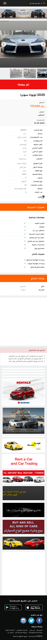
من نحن (32, 630)
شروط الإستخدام (21, 632)
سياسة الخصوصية (35, 632)
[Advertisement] (23, 321)
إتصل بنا (11, 632)
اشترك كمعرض (22, 630)
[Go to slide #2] (30, 73)
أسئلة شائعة (10, 630)
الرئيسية (39, 630)
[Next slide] (3, 44)
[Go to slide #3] (16, 73)
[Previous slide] (43, 44)
